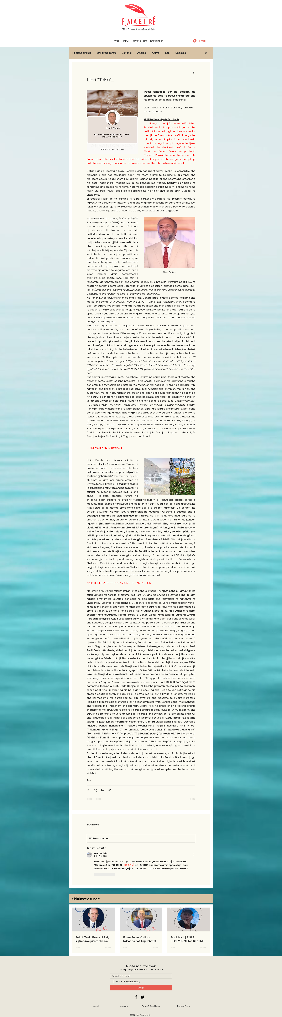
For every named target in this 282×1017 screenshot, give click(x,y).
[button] (206, 53)
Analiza (141, 53)
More (195, 53)
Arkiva (155, 53)
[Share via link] (109, 790)
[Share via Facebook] (88, 790)
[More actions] (193, 72)
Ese (167, 53)
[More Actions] (193, 855)
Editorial (126, 53)
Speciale (181, 53)
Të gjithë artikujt (81, 53)
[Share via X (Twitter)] (95, 790)
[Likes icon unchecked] (96, 874)
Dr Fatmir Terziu (106, 53)
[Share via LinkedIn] (102, 790)
